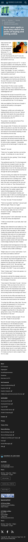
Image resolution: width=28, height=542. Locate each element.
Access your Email (5, 401)
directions (10, 517)
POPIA (10, 538)
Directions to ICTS (5, 378)
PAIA (14, 538)
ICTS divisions (4, 366)
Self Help (5, 489)
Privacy (3, 421)
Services (10, 20)
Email (2, 440)
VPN (2, 446)
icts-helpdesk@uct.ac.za (7, 466)
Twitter (2, 532)
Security (17, 20)
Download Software (6, 404)
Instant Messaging (5, 443)
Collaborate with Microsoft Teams (9, 437)
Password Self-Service (6, 409)
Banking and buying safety (11, 24)
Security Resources (9, 22)
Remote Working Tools (6, 432)
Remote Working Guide (6, 435)
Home (3, 20)
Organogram (4, 369)
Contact (3, 416)
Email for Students (5, 391)
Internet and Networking (7, 385)
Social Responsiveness (7, 372)
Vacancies (3, 375)
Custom (12, 532)
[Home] (10, 456)
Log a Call (5, 478)
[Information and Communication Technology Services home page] (14, 11)
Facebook (7, 532)
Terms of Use (4, 425)
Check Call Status (8, 484)
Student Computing (6, 412)
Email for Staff (4, 388)
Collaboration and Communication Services (11, 394)
